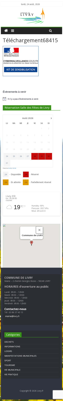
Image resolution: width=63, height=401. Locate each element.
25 (14, 156)
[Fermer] (39, 229)
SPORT (7, 360)
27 (28, 156)
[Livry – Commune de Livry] (31, 9)
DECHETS (9, 341)
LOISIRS (8, 351)
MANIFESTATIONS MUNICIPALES (20, 355)
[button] (31, 243)
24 (7, 156)
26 (21, 156)
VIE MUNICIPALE (12, 369)
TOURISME (9, 365)
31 (7, 163)
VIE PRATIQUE (11, 374)
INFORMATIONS (12, 346)
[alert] (31, 99)
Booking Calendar (12, 168)
